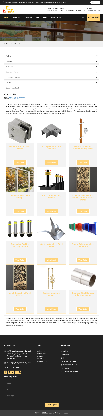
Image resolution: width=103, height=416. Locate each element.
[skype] (19, 372)
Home (6, 17)
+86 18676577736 (14, 98)
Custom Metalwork (12, 88)
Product (17, 44)
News (45, 17)
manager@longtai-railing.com (72, 10)
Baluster (9, 61)
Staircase (9, 66)
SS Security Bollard (13, 77)
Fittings (8, 82)
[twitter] (9, 372)
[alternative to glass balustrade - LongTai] (9, 9)
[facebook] (5, 372)
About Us (16, 17)
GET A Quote (93, 17)
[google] (12, 372)
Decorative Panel (12, 72)
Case (37, 17)
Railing (8, 56)
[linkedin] (16, 372)
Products (28, 17)
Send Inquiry (52, 405)
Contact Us (56, 17)
